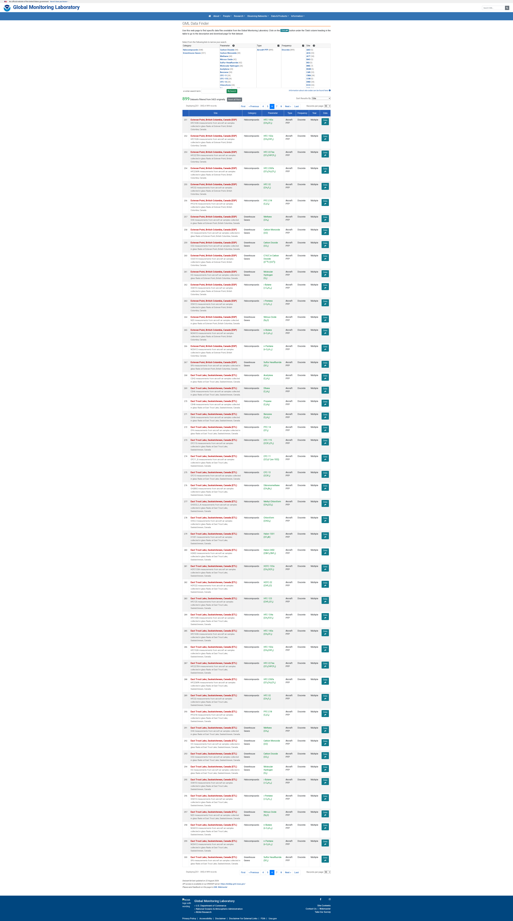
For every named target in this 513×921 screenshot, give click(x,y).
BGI (308, 63)
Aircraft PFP (262, 50)
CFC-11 (223, 75)
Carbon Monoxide (228, 53)
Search (233, 91)
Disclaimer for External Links (243, 918)
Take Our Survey (323, 912)
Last (296, 106)
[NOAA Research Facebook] (317, 899)
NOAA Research (203, 912)
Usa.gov (273, 918)
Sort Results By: (303, 98)
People (226, 16)
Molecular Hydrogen (229, 66)
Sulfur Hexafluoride (229, 63)
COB (308, 79)
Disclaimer (220, 918)
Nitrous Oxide (226, 59)
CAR (308, 72)
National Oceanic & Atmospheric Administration (219, 909)
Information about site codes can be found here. (309, 90)
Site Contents (324, 905)
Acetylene (224, 69)
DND (308, 82)
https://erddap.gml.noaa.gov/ (232, 884)
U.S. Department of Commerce (211, 905)
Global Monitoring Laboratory (46, 7)
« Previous (254, 106)
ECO (308, 85)
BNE (308, 66)
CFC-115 (224, 79)
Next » (288, 106)
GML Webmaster (220, 887)
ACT (308, 56)
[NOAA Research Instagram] (326, 899)
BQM (308, 69)
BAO (308, 59)
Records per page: (315, 106)
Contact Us (311, 909)
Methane (224, 56)
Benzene (224, 72)
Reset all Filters (234, 99)
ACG (308, 53)
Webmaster (325, 909)
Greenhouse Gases (192, 53)
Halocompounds (190, 50)
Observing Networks (257, 16)
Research (238, 16)
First (243, 106)
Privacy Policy (189, 918)
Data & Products (279, 16)
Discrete (286, 50)
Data (325, 120)
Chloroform (225, 85)
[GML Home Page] (209, 16)
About (216, 16)
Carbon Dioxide (227, 50)
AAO (308, 50)
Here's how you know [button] (58, 2)
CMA (308, 75)
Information (297, 16)
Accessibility (205, 918)
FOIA (263, 918)
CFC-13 (223, 82)
